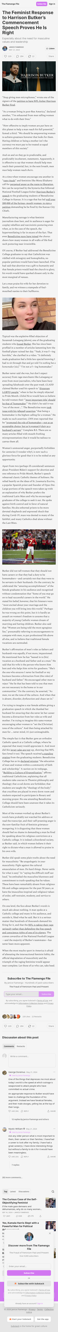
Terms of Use (44, 1290)
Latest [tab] (13, 1191)
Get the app (43, 1319)
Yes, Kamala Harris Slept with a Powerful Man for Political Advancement (20, 1226)
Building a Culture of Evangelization (22, 772)
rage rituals (9, 180)
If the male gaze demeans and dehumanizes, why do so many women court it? (21, 1207)
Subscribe (41, 4)
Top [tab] (5, 1191)
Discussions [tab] (24, 1191)
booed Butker (24, 344)
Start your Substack (21, 1319)
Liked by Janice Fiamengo (21, 1075)
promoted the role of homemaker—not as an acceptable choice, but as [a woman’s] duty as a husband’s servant (27, 426)
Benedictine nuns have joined (23, 236)
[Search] (53, 1191)
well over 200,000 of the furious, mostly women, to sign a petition (28, 203)
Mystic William (15, 1128)
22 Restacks (37, 1016)
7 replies (15, 1165)
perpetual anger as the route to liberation (31, 184)
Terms (40, 1309)
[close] (50, 1233)
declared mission (29, 761)
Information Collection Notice (37, 1292)
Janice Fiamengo (16, 47)
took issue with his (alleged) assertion (26, 409)
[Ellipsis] (54, 1072)
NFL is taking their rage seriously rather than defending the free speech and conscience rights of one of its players (27, 928)
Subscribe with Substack (31, 1283)
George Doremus (16, 1072)
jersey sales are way (21, 750)
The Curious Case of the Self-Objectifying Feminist (19, 1201)
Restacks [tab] (21, 1046)
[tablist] (14, 1046)
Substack (15, 1326)
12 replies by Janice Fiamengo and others (30, 1119)
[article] (29, 1208)
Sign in (52, 4)
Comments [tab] (9, 1046)
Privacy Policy (30, 1295)
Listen (52, 48)
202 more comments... (12, 1177)
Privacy (32, 1309)
